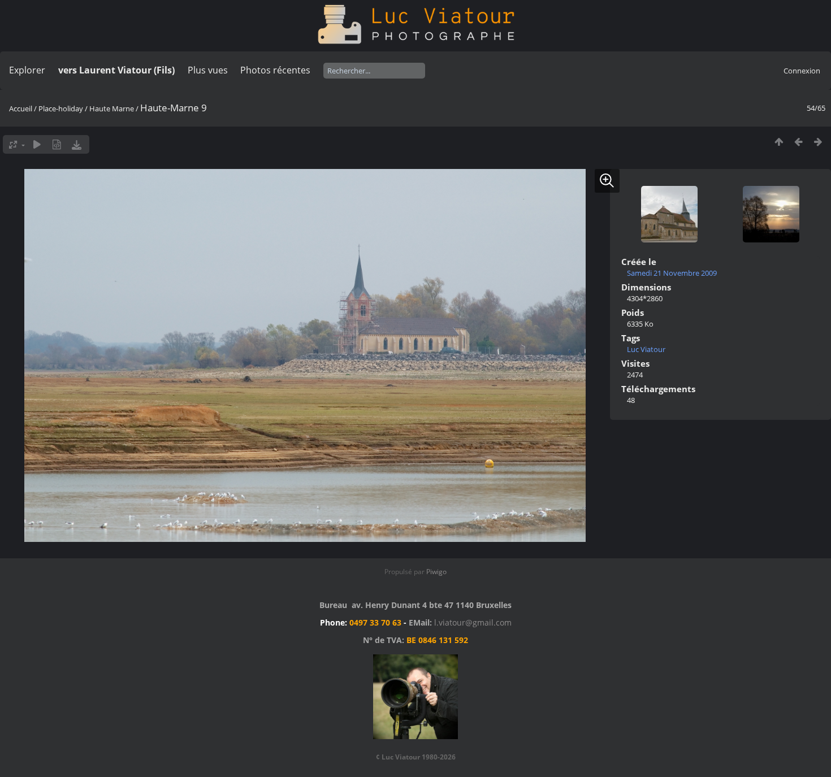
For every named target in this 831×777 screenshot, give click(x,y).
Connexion (802, 71)
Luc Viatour (646, 349)
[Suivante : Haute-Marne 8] (818, 141)
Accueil (20, 108)
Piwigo (436, 571)
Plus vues (208, 70)
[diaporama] (37, 144)
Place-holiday (60, 108)
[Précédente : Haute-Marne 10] (798, 141)
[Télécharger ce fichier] (76, 144)
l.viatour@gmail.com (473, 622)
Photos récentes (275, 70)
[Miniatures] (779, 141)
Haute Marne (111, 108)
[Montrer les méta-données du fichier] (57, 144)
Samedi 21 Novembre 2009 (672, 273)
